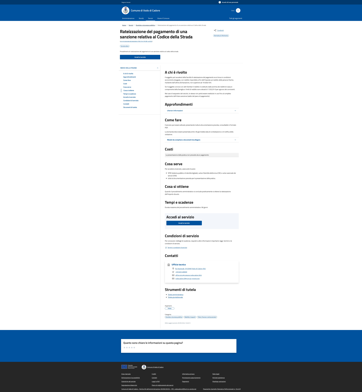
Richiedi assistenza (218, 378)
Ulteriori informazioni (175, 110)
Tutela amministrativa (175, 294)
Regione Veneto (126, 2)
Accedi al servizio (140, 57)
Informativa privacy (188, 374)
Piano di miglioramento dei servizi (162, 385)
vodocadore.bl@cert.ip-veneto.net (187, 278)
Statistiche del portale (128, 381)
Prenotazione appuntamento (191, 378)
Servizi (131, 25)
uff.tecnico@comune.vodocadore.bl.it (188, 275)
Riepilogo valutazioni (219, 381)
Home (124, 25)
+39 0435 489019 (181, 272)
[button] (228, 2)
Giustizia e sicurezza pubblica (145, 25)
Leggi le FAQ (156, 381)
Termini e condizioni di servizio (177, 247)
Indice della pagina (128, 68)
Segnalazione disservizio (129, 385)
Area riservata (126, 374)
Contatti (154, 378)
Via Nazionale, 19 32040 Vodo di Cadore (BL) (190, 269)
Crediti (154, 374)
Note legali (215, 374)
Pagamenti (185, 381)
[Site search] (238, 10)
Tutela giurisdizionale (175, 297)
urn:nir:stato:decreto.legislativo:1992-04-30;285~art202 (136, 41)
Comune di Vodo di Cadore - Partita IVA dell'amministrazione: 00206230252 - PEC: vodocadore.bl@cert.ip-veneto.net (158, 389)
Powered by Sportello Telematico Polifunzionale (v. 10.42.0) (222, 389)
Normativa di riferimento (221, 35)
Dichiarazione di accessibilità (130, 378)
